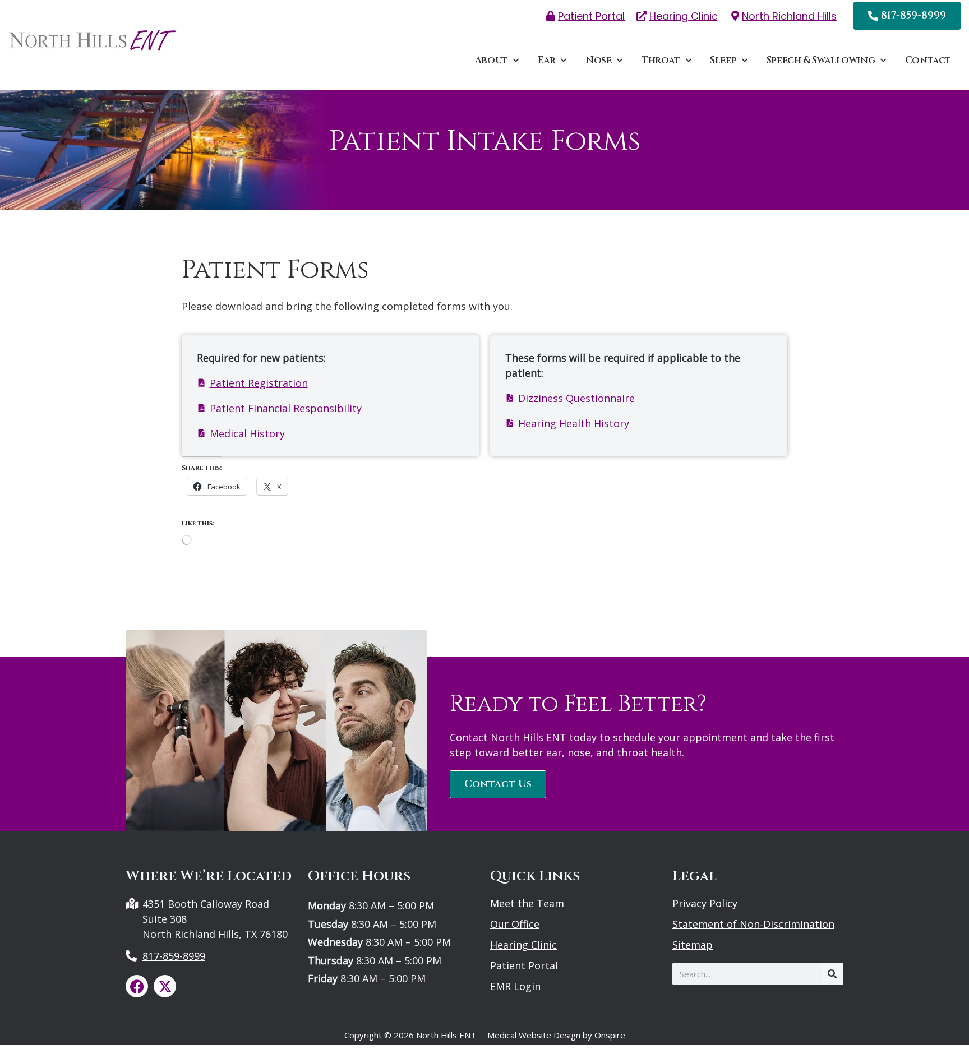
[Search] (832, 974)
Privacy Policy (704, 903)
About (491, 60)
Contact (928, 60)
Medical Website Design (533, 1035)
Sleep (723, 60)
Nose (598, 60)
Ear (547, 60)
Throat (661, 60)
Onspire (609, 1035)
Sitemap (692, 944)
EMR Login (515, 986)
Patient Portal (524, 965)
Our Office (514, 924)
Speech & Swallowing (821, 60)
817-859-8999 (173, 956)
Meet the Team (527, 903)
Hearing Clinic (523, 944)
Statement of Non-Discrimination (753, 924)
